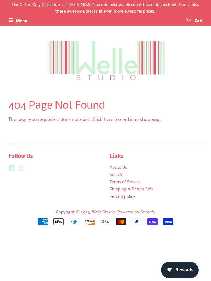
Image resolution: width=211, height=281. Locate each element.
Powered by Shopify (136, 212)
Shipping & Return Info (131, 189)
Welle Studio (103, 212)
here (108, 119)
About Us (118, 168)
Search (116, 175)
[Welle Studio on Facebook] (11, 169)
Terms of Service (125, 182)
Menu (21, 21)
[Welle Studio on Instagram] (21, 169)
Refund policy (122, 197)
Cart (198, 21)
